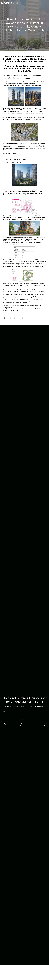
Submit (24, 719)
